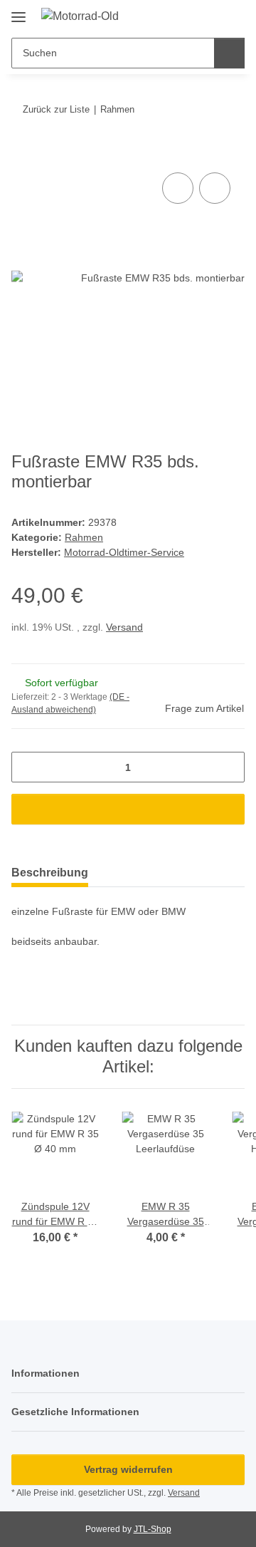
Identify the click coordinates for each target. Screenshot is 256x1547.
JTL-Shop (152, 1529)
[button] (188, 15)
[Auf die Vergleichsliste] (177, 188)
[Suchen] (229, 53)
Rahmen (84, 537)
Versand (124, 627)
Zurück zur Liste (56, 109)
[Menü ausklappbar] (18, 12)
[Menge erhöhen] (228, 767)
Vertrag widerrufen (128, 1469)
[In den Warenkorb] (22, 153)
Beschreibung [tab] (49, 872)
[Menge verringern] (27, 767)
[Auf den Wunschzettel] (214, 188)
